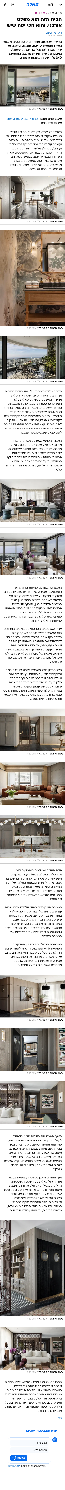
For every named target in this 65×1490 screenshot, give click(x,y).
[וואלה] (32, 4)
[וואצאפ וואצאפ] (12, 4)
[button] (50, 4)
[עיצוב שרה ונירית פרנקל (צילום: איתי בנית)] (32, 88)
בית (60, 1418)
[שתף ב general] (6, 4)
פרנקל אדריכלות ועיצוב (22, 119)
